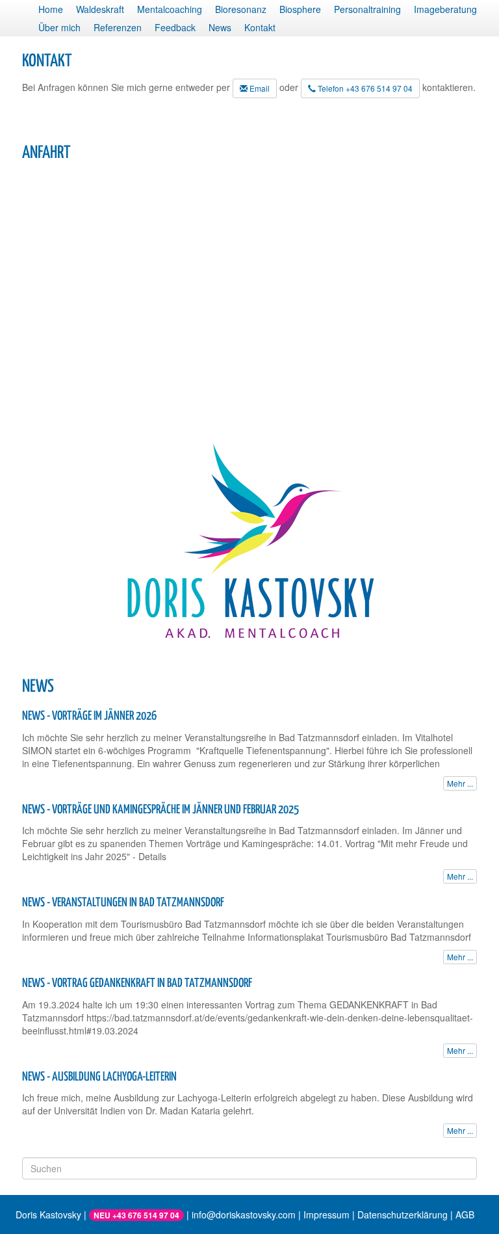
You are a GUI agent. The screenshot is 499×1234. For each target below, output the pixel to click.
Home (50, 9)
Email (259, 88)
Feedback (175, 27)
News (220, 27)
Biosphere (300, 9)
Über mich (59, 27)
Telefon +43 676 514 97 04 (364, 88)
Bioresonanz (240, 9)
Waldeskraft (100, 9)
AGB (464, 1214)
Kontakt (259, 27)
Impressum (326, 1214)
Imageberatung (445, 9)
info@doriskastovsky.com (244, 1214)
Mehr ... (460, 783)
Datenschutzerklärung (402, 1214)
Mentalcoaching (169, 9)
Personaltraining (367, 9)
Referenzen (118, 27)
